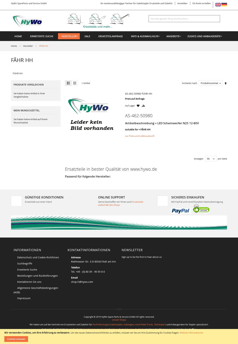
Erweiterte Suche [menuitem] (41, 36)
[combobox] (184, 18)
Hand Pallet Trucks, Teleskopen (150, 324)
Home (14, 46)
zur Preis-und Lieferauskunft (139, 136)
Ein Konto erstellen (202, 3)
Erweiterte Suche (27, 269)
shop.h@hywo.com (82, 281)
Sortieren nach (189, 83)
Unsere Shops (119, 319)
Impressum (23, 298)
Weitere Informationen (191, 332)
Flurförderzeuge (100, 324)
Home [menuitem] (18, 36)
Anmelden (182, 3)
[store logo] (76, 21)
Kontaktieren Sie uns (29, 281)
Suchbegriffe (24, 263)
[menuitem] (69, 36)
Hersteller (28, 46)
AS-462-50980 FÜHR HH (138, 93)
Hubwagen (129, 324)
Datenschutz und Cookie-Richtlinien (38, 257)
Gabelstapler (116, 324)
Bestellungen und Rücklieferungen (37, 275)
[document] (119, 336)
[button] (138, 105)
